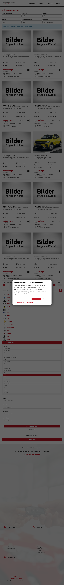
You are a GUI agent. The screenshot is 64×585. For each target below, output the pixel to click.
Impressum (30, 302)
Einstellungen (46, 299)
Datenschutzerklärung (19, 302)
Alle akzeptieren (36, 299)
